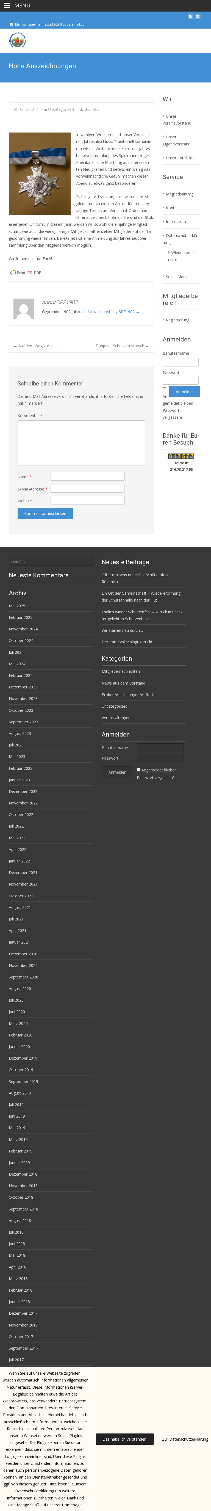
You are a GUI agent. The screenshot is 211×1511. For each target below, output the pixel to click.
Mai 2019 (17, 1127)
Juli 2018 (16, 1232)
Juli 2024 (16, 652)
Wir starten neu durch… (122, 630)
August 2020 (20, 988)
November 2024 (23, 629)
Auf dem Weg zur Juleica (37, 345)
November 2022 (23, 803)
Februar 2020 (20, 1035)
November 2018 (23, 1185)
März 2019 (18, 1139)
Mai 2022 (17, 837)
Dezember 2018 (23, 1174)
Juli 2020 (16, 1000)
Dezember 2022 (23, 791)
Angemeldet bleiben (159, 770)
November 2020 (23, 965)
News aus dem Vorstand (123, 683)
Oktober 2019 (21, 1069)
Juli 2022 (16, 826)
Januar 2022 (19, 861)
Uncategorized (61, 109)
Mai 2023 (17, 756)
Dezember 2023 (23, 687)
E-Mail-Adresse (33, 489)
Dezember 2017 (23, 1313)
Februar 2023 (20, 768)
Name (25, 476)
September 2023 (23, 721)
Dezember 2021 (23, 872)
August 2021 (20, 907)
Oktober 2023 (21, 710)
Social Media (177, 276)
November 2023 (23, 698)
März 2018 (18, 1278)
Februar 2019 (20, 1151)
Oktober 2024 (21, 640)
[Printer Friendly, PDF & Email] (26, 272)
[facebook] (190, 18)
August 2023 (20, 733)
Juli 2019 (16, 1104)
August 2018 (20, 1220)
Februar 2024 (20, 675)
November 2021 (23, 884)
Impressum (176, 221)
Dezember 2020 (23, 953)
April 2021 (17, 930)
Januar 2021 (19, 942)
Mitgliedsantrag (179, 194)
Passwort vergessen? (155, 777)
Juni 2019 (17, 1116)
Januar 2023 (19, 779)
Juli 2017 (16, 1359)
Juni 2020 (17, 1011)
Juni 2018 (17, 1243)
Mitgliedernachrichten (121, 671)
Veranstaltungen (116, 717)
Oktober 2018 (21, 1197)
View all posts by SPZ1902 (114, 311)
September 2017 (23, 1348)
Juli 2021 (16, 919)
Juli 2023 (16, 745)
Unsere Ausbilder (181, 157)
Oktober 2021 (21, 895)
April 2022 (17, 849)
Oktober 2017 (21, 1336)
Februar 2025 (20, 617)
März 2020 (18, 1023)
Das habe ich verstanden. (124, 1439)
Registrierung (177, 319)
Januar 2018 (19, 1301)
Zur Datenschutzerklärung (185, 1439)
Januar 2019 (19, 1162)
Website (25, 500)
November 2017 (23, 1325)
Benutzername (176, 353)
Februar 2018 (20, 1290)
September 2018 (23, 1209)
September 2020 (23, 977)
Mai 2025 (17, 605)
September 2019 (23, 1081)
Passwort (171, 372)
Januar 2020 (19, 1046)
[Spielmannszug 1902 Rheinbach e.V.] (13, 40)
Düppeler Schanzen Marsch (122, 345)
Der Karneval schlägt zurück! (127, 641)
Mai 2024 (17, 663)
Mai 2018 (17, 1255)
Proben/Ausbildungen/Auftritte (129, 694)
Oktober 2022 (21, 814)
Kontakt (173, 207)
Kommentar (30, 415)
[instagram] (198, 18)
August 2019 (20, 1093)
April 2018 (17, 1267)
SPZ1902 (91, 109)
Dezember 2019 (23, 1058)
